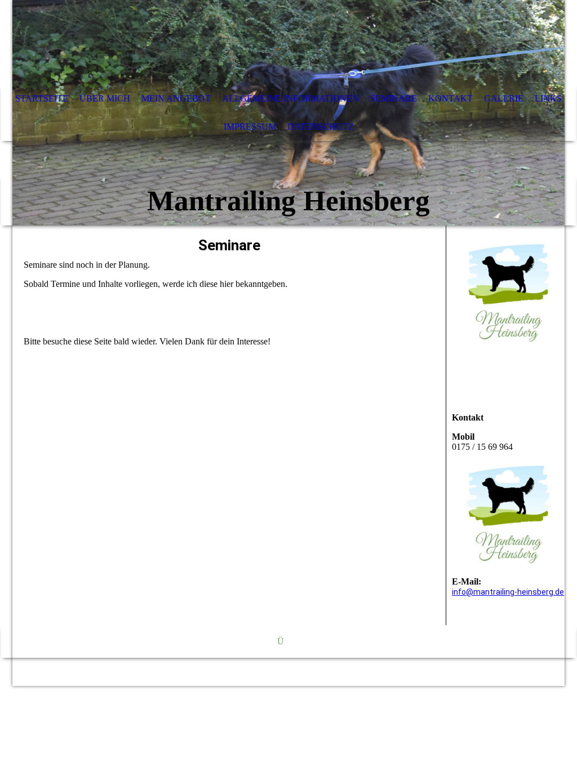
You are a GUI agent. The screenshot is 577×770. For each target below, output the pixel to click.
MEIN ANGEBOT (176, 98)
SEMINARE (393, 98)
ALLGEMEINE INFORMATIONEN (290, 98)
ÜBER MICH (104, 98)
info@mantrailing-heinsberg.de (508, 591)
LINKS (548, 98)
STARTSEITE (41, 98)
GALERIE (503, 98)
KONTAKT (450, 98)
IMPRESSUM (250, 126)
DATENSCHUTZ (320, 126)
